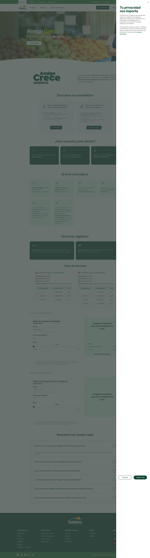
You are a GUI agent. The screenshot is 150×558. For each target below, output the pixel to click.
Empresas (41, 2)
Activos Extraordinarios (48, 536)
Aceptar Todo (140, 477)
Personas (22, 2)
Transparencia (22, 530)
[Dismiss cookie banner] (148, 2)
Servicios (43, 7)
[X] (29, 555)
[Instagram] (21, 555)
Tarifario (19, 536)
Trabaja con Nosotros (47, 533)
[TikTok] (33, 555)
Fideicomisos (20, 539)
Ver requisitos (56, 127)
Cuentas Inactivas (46, 539)
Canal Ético (20, 541)
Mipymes (32, 2)
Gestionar (125, 477)
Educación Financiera (57, 7)
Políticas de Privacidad (23, 547)
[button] (75, 446)
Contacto (91, 536)
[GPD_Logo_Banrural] (23, 8)
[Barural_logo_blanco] (75, 520)
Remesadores (45, 541)
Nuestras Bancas (71, 530)
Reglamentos (21, 533)
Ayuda (91, 530)
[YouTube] (25, 555)
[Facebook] (18, 555)
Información (45, 530)
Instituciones (52, 2)
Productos (32, 7)
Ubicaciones (92, 533)
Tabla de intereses (94, 127)
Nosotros (19, 544)
